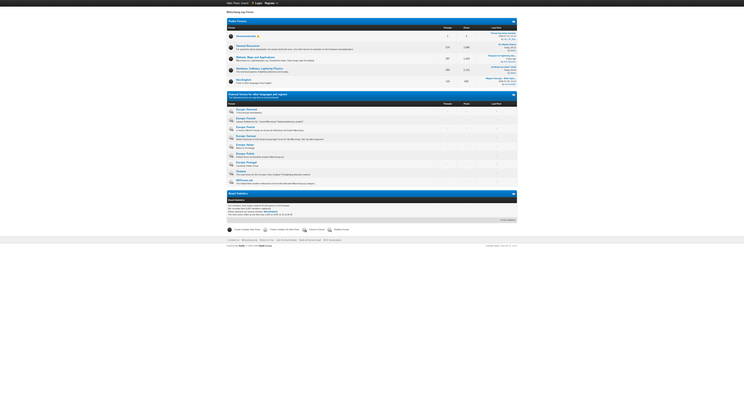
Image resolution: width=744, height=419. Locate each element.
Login (258, 3)
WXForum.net (244, 180)
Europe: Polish (245, 153)
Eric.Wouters (510, 62)
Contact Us (233, 240)
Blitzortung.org (249, 240)
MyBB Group (265, 246)
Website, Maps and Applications (255, 57)
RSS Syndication (332, 240)
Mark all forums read (310, 240)
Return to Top (267, 240)
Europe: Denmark (246, 109)
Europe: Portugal (246, 162)
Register (270, 3)
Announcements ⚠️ (248, 36)
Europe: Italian (245, 144)
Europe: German (246, 136)
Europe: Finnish (246, 118)
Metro (513, 50)
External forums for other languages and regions (258, 94)
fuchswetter (510, 84)
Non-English (243, 79)
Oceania (241, 171)
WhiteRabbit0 (270, 211)
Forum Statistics (508, 220)
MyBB (242, 246)
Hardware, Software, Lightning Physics (259, 68)
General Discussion (248, 45)
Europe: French (245, 127)
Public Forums (237, 21)
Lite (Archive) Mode (286, 240)
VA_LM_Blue (510, 39)
